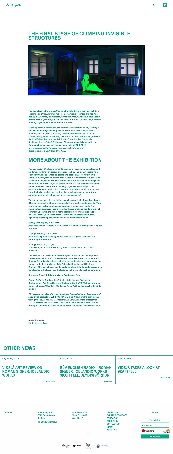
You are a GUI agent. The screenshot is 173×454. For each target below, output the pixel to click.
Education (112, 418)
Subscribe (155, 436)
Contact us (113, 424)
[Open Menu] (159, 5)
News (110, 427)
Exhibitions (113, 412)
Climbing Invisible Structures (70, 111)
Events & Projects (117, 415)
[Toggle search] (154, 5)
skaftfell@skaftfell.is (47, 422)
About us (112, 429)
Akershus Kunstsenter (56, 114)
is (165, 5)
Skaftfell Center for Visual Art (46, 139)
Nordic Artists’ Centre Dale (78, 136)
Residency (112, 421)
